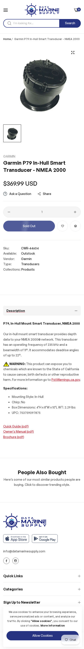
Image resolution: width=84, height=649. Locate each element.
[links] (7, 561)
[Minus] (9, 212)
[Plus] (75, 212)
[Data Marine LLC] (42, 10)
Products (28, 269)
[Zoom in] (73, 52)
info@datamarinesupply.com (24, 551)
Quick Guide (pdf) (16, 426)
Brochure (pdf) (13, 437)
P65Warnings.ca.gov (65, 379)
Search (70, 23)
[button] (62, 226)
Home (7, 39)
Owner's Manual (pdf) (18, 431)
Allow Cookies (42, 635)
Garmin (9, 156)
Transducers (30, 264)
